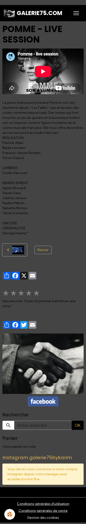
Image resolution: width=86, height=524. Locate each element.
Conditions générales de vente (43, 510)
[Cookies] (9, 514)
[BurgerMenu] (76, 13)
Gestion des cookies (43, 517)
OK (78, 425)
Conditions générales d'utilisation (43, 504)
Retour (43, 250)
